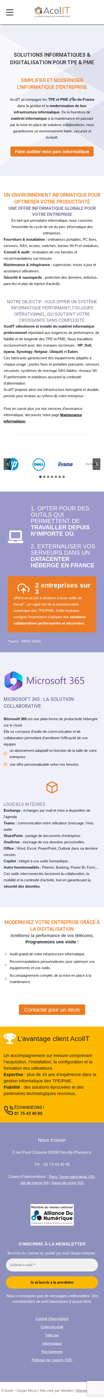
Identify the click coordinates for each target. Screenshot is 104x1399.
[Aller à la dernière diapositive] (7, 464)
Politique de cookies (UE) (52, 1360)
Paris (53, 1177)
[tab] (40, 477)
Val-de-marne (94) (35, 1183)
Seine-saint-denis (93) (77, 1177)
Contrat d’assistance (52, 1318)
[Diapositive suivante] (96, 464)
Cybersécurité (52, 1327)
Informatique (52, 1343)
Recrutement (52, 1352)
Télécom (52, 1335)
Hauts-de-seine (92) (68, 1183)
